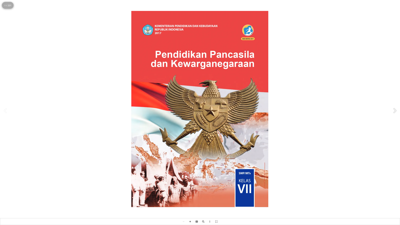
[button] (394, 110)
